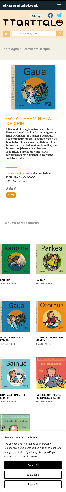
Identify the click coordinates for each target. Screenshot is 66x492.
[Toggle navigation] (59, 6)
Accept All (33, 465)
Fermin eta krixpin (36, 49)
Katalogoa (37, 16)
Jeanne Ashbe (42, 173)
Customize (33, 475)
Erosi (11, 194)
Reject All (33, 484)
